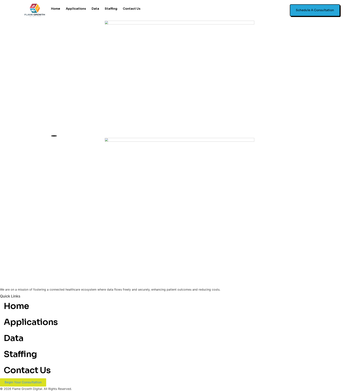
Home (55, 9)
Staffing (111, 9)
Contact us (131, 9)
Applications (76, 9)
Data (95, 9)
